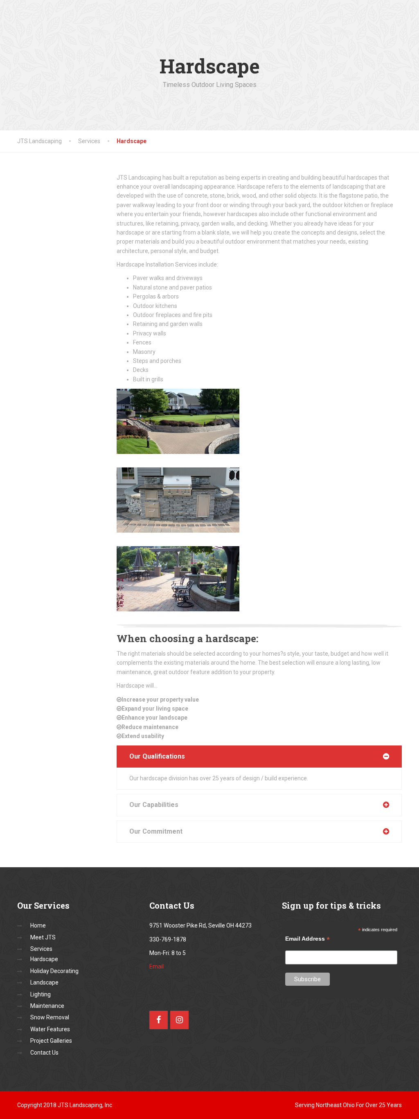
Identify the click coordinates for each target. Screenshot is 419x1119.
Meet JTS (43, 937)
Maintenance (47, 1006)
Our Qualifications (157, 756)
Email (156, 966)
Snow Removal (49, 1017)
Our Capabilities (153, 805)
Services (41, 949)
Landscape (44, 982)
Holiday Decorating (54, 971)
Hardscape (44, 959)
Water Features (50, 1029)
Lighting (40, 994)
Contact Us (44, 1052)
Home (38, 925)
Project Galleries (51, 1040)
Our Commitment (155, 831)
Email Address (307, 939)
